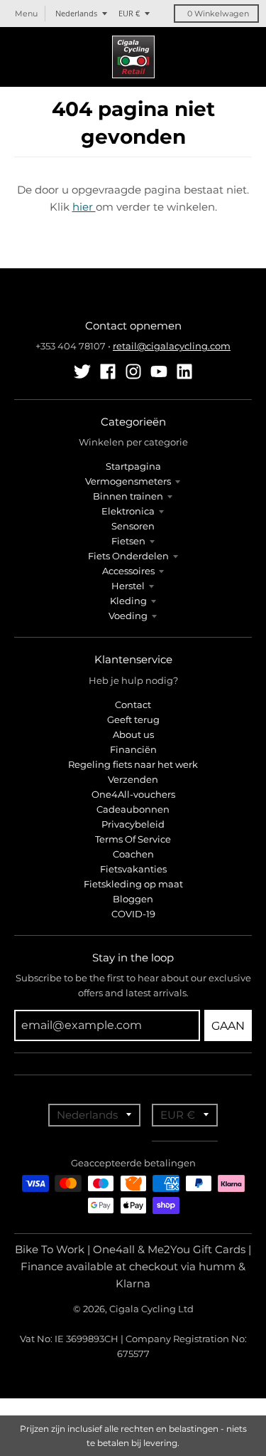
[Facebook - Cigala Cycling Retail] (107, 371)
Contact (133, 704)
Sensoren (133, 526)
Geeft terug (133, 719)
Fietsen (128, 541)
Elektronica (128, 511)
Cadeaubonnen (133, 809)
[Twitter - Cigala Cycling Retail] (82, 371)
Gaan (228, 1026)
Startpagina (133, 466)
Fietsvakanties (133, 869)
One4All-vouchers (133, 794)
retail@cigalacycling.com (172, 346)
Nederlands (76, 13)
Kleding (128, 600)
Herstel (128, 585)
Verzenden (133, 779)
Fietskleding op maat (133, 884)
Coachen (133, 854)
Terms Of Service (133, 839)
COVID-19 (133, 913)
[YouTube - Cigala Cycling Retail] (158, 371)
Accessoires (128, 570)
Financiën (133, 749)
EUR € (129, 13)
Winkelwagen (218, 14)
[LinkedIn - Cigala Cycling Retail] (184, 371)
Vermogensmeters (128, 481)
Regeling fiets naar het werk (133, 764)
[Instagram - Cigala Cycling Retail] (133, 371)
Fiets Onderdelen (128, 555)
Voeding (128, 615)
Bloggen (133, 898)
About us (133, 734)
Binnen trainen (128, 496)
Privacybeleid (133, 824)
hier (84, 206)
